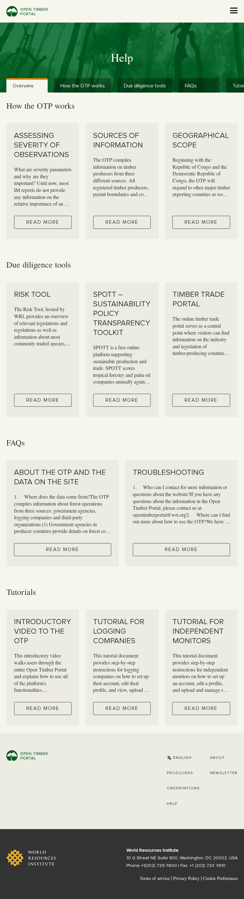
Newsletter (224, 773)
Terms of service (155, 878)
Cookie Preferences (220, 878)
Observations (183, 788)
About (217, 758)
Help (172, 804)
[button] (179, 757)
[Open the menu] (234, 10)
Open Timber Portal (27, 11)
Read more (42, 222)
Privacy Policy (186, 878)
